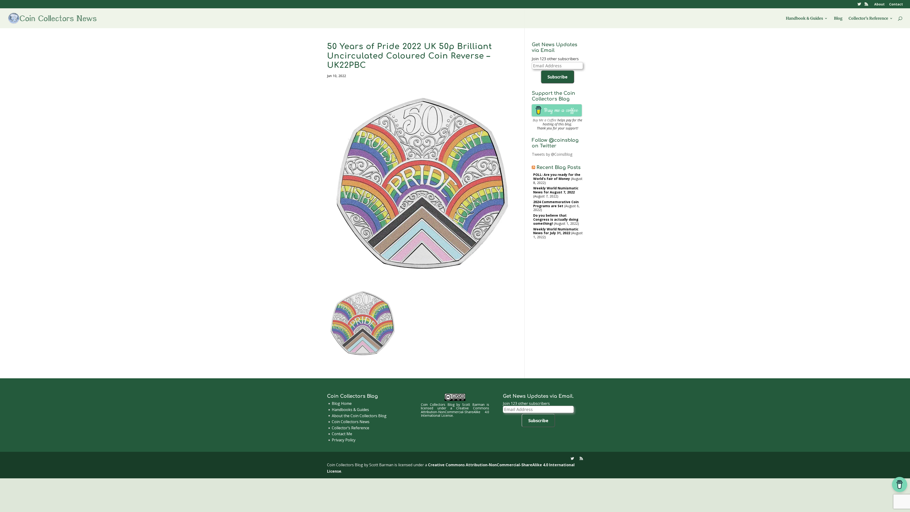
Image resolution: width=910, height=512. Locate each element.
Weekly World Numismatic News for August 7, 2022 (555, 190)
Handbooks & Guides (350, 409)
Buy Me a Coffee (544, 120)
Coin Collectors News (350, 421)
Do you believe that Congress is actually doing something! (555, 219)
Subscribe (557, 77)
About (879, 4)
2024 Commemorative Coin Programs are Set (556, 204)
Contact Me (342, 433)
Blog (838, 19)
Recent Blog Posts (559, 167)
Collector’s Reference (868, 19)
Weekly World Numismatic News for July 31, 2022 (555, 231)
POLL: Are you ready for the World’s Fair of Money (556, 176)
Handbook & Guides (804, 19)
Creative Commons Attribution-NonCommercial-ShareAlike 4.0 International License (455, 412)
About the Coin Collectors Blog (359, 415)
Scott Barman (473, 404)
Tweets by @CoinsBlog (552, 154)
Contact (896, 4)
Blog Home (342, 403)
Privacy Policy (343, 440)
